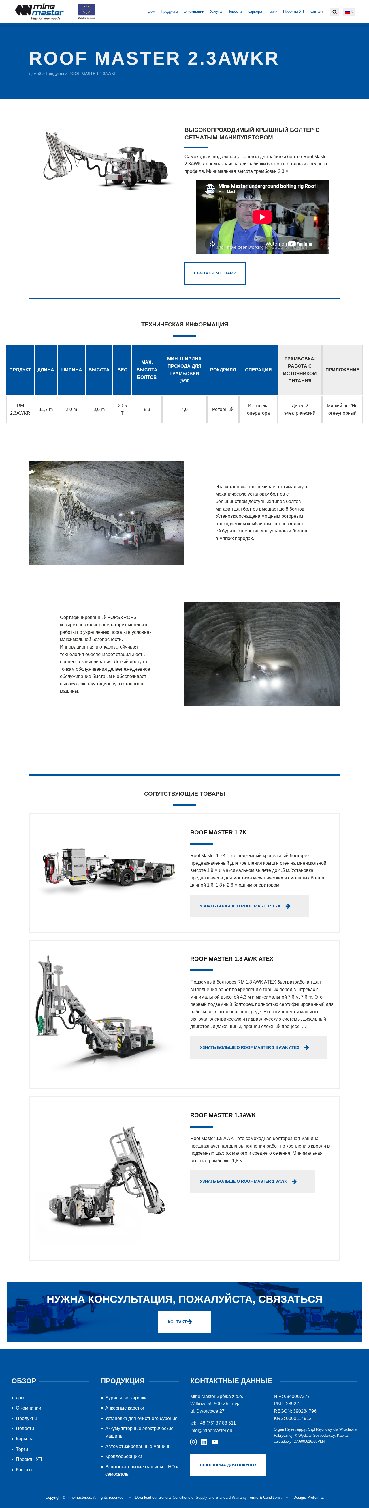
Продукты (169, 11)
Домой (35, 73)
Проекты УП (293, 11)
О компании (194, 11)
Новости (234, 11)
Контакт (316, 11)
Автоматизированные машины (138, 1446)
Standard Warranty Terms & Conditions (248, 1497)
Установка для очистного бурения (141, 1418)
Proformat (315, 1497)
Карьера (255, 11)
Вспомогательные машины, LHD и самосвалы (142, 1470)
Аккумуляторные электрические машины (139, 1432)
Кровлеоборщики (123, 1456)
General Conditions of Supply (183, 1497)
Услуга (216, 11)
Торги (272, 11)
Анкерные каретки (124, 1408)
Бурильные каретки (126, 1397)
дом (151, 11)
